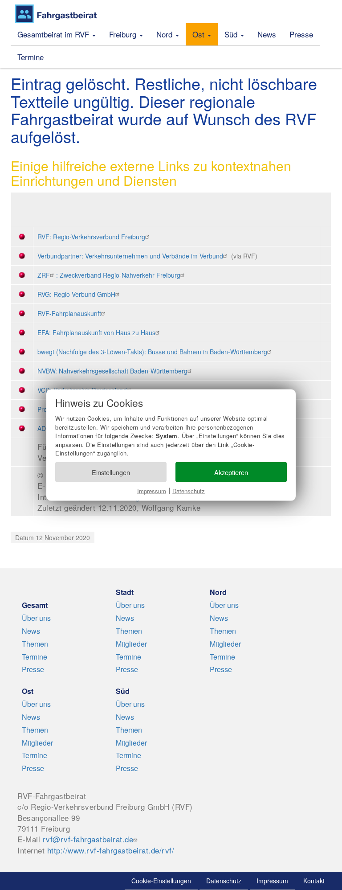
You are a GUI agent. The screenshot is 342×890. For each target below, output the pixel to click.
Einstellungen (111, 471)
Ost (199, 34)
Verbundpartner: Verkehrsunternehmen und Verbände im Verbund (130, 255)
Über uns (36, 618)
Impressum (151, 491)
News (266, 34)
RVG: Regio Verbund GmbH (76, 294)
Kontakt (314, 880)
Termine (30, 56)
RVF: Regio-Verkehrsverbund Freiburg (91, 236)
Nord (165, 34)
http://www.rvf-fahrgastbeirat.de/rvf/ (111, 850)
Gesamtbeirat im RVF (54, 34)
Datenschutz (188, 491)
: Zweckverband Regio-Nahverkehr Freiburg (118, 275)
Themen (35, 644)
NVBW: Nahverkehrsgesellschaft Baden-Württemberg (112, 370)
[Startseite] (56, 13)
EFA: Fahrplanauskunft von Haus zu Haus (96, 332)
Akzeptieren (231, 471)
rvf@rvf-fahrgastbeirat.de (88, 839)
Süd (232, 34)
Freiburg (123, 34)
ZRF (43, 275)
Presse (301, 34)
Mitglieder (131, 644)
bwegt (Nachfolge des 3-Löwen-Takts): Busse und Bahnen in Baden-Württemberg (152, 351)
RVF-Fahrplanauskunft (69, 313)
